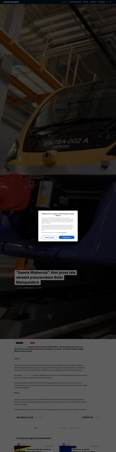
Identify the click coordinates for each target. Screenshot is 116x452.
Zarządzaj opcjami (49, 237)
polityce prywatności (62, 232)
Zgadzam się (66, 237)
